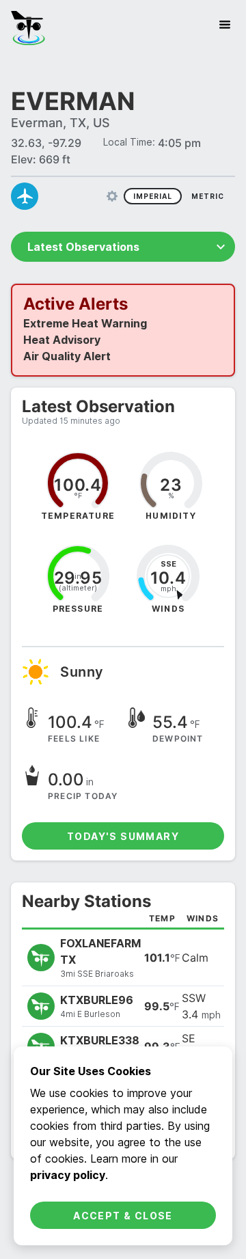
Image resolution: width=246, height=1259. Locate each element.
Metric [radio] (207, 196)
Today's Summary (123, 836)
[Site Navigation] (224, 24)
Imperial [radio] (152, 196)
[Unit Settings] (112, 196)
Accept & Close (123, 1215)
